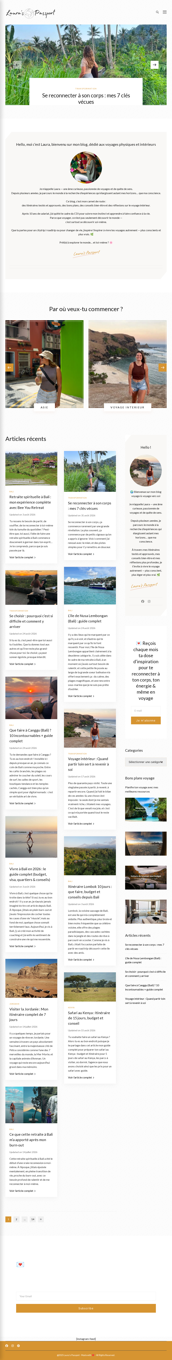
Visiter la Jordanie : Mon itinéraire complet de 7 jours (28, 1014)
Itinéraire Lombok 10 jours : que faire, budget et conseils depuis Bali (90, 891)
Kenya (71, 1007)
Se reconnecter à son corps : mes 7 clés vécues (86, 98)
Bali (11, 491)
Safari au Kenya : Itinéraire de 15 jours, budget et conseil (89, 1018)
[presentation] (154, 65)
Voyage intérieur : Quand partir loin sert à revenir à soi (88, 764)
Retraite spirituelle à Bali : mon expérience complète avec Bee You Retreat (30, 502)
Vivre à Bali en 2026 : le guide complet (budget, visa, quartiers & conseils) (29, 874)
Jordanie (14, 1004)
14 (33, 1220)
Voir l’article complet (21, 557)
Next (41, 1219)
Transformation (86, 88)
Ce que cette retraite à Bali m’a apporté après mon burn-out (31, 1139)
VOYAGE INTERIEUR (127, 407)
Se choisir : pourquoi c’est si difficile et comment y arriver (31, 621)
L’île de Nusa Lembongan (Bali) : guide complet (143, 960)
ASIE (44, 407)
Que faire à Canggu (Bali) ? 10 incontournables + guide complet (31, 735)
